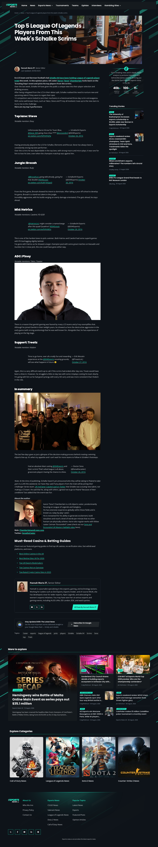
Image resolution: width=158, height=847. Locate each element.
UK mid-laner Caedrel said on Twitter (50, 486)
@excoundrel (62, 133)
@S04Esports (48, 359)
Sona (96, 633)
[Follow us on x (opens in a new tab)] (10, 832)
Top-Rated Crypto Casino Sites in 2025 (35, 572)
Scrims (89, 633)
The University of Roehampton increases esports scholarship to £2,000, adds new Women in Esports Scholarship (121, 119)
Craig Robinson (86, 685)
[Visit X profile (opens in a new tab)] (37, 607)
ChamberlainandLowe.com (31, 530)
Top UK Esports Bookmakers (31, 563)
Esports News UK (17, 708)
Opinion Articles (79, 819)
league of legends (44, 633)
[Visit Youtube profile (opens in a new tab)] (32, 607)
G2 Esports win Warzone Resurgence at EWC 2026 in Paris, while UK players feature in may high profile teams (91, 716)
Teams (75, 5)
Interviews (96, 5)
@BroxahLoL (33, 177)
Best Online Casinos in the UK (31, 553)
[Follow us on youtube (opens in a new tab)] (24, 832)
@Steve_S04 (33, 133)
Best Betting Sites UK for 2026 (31, 558)
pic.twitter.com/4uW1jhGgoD (40, 182)
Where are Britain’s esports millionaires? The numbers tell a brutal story (125, 163)
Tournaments (62, 5)
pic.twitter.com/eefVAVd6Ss (39, 229)
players (63, 633)
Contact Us (27, 815)
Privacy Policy (28, 810)
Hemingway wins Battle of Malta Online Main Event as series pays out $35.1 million (40, 699)
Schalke (71, 633)
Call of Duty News (18, 781)
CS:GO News (53, 805)
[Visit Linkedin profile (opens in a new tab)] (42, 607)
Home (24, 5)
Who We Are (28, 805)
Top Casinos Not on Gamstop (31, 567)
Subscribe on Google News (82, 624)
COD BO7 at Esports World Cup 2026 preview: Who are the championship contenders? (131, 679)
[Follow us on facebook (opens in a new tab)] (17, 832)
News (32, 5)
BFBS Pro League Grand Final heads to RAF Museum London (125, 179)
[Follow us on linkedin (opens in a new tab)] (31, 832)
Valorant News (54, 810)
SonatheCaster (28, 533)
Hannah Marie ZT (28, 68)
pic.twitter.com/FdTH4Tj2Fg (39, 136)
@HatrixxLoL (33, 223)
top (24, 637)
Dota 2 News (88, 781)
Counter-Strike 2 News (128, 781)
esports (33, 633)
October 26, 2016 (75, 136)
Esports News (44, 5)
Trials (30, 637)
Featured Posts (79, 815)
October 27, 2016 (79, 362)
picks (56, 633)
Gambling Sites (111, 5)
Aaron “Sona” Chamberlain (70, 80)
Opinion (85, 5)
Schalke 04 (80, 633)
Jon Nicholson (122, 685)
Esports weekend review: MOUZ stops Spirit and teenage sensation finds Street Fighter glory (132, 698)
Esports (76, 810)
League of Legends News (57, 781)
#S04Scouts (43, 179)
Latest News (78, 805)
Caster (25, 633)
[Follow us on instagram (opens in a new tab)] (38, 832)
